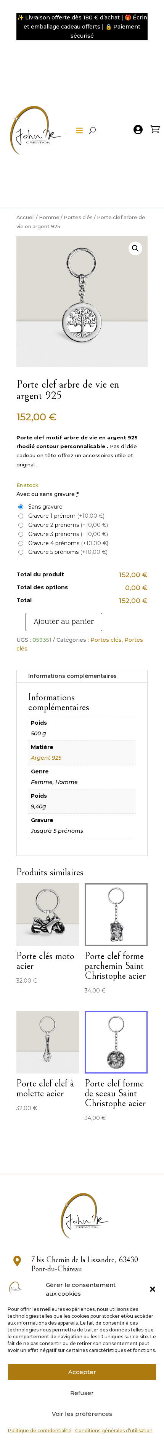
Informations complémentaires (72, 676)
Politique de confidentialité (39, 1430)
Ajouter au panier (64, 622)
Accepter (82, 1372)
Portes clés (78, 217)
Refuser (82, 1392)
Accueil (25, 217)
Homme (49, 217)
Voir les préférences (82, 1413)
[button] (152, 1289)
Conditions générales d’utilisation (114, 1430)
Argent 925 (46, 757)
